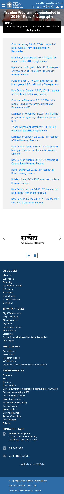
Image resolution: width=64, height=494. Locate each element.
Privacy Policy (9, 385)
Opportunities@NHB (12, 286)
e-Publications (9, 361)
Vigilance (7, 323)
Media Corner (9, 296)
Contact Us (8, 303)
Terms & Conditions (12, 416)
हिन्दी (48, 6)
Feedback (7, 375)
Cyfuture (37, 490)
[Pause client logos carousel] (35, 255)
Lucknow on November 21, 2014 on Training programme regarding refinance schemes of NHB (35, 117)
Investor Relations (11, 299)
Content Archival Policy (14, 396)
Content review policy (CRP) (16, 392)
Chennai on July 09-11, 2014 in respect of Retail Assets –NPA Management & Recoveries (33, 48)
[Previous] (4, 237)
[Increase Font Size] (43, 6)
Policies (6, 423)
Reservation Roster (12, 327)
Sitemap (7, 382)
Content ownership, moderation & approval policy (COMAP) (30, 389)
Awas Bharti (8, 354)
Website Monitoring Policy (15, 402)
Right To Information (12, 313)
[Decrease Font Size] (41, 7)
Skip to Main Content (44, 3)
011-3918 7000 (16, 448)
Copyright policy (10, 406)
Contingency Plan (11, 413)
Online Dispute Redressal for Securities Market (25, 337)
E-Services (8, 289)
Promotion (8, 292)
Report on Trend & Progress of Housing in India (25, 365)
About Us (7, 275)
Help (5, 378)
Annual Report (9, 351)
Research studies (11, 358)
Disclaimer (8, 334)
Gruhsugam (8, 341)
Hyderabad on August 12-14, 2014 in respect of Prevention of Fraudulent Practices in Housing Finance (35, 71)
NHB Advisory (9, 330)
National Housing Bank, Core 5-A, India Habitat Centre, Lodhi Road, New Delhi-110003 (23, 436)
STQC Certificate (10, 317)
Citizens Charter (10, 320)
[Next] (60, 237)
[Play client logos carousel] (29, 255)
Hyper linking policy (12, 399)
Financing (7, 282)
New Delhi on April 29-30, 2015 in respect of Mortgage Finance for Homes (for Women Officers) (34, 150)
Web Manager (9, 420)
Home (8, 23)
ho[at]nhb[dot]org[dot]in (19, 456)
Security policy (10, 409)
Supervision (8, 279)
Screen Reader (57, 3)
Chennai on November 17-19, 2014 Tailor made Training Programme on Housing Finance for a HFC (33, 104)
